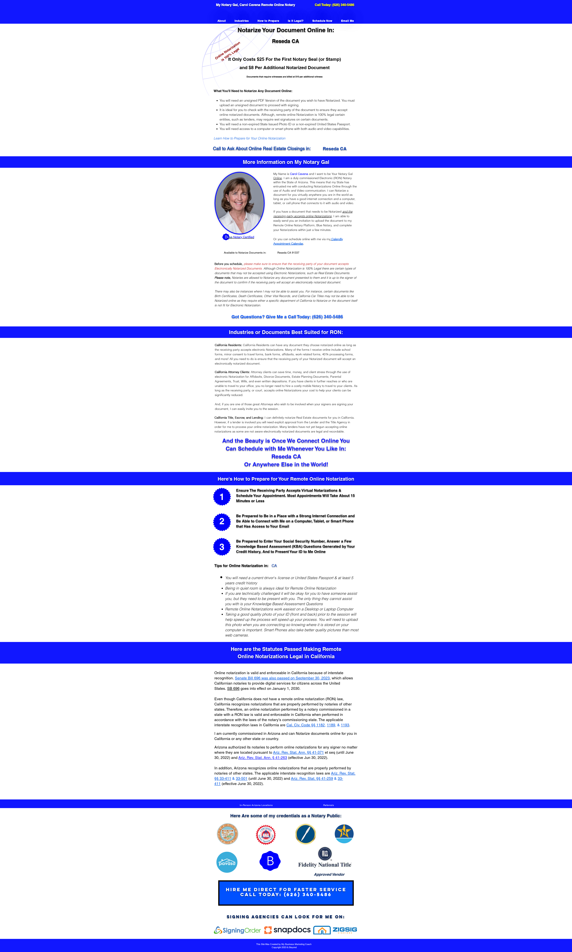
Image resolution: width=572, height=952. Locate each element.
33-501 (241, 778)
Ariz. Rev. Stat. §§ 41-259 (312, 778)
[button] (256, 805)
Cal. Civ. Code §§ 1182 (305, 725)
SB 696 (233, 688)
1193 (345, 725)
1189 (331, 725)
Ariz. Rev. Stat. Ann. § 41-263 (262, 757)
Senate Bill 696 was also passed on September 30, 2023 (282, 678)
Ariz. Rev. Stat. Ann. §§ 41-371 (298, 752)
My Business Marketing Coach (296, 944)
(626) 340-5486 (343, 5)
